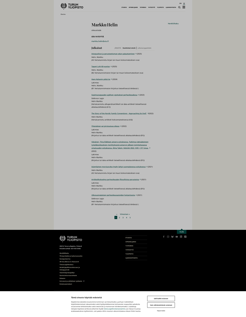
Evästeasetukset (66, 284)
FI (184, 3)
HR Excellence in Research (69, 262)
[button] (184, 7)
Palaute (62, 278)
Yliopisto (160, 7)
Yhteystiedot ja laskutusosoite (71, 256)
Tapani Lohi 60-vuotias (100, 66)
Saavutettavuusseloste (68, 275)
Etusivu (124, 7)
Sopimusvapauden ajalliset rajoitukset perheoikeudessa (114, 95)
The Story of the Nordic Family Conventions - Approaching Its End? (119, 113)
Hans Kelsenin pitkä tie (100, 79)
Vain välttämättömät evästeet (161, 305)
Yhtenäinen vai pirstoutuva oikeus (105, 126)
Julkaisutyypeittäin (144, 48)
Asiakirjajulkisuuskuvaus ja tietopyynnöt (70, 268)
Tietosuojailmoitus (66, 264)
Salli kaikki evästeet (161, 298)
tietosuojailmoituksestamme (114, 309)
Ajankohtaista (171, 7)
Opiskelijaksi (133, 7)
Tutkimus (143, 7)
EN (180, 3)
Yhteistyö (151, 7)
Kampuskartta (65, 259)
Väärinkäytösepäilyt (67, 273)
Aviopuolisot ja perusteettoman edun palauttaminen (113, 54)
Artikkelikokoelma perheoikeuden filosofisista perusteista (115, 179)
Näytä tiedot (161, 311)
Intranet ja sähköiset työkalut (71, 281)
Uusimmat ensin (129, 48)
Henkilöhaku (173, 23)
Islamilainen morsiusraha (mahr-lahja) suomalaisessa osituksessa (118, 167)
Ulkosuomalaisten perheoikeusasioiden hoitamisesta (113, 195)
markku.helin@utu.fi (100, 41)
